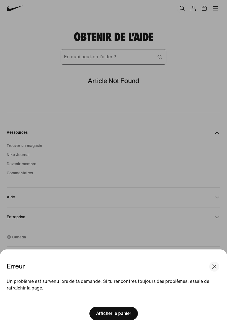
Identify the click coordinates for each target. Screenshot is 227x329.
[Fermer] (214, 267)
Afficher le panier (113, 313)
